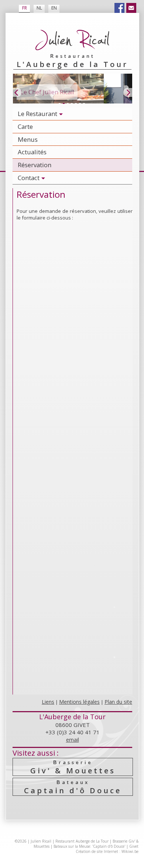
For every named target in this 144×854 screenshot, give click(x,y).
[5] (76, 104)
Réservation (34, 165)
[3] (67, 104)
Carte (25, 126)
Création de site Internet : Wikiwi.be (107, 851)
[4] (72, 104)
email (72, 739)
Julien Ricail (41, 841)
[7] (84, 104)
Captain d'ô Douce (72, 786)
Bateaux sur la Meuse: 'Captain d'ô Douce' (89, 846)
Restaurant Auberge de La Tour (82, 841)
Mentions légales (79, 701)
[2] (63, 104)
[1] (59, 104)
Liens (48, 701)
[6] (80, 104)
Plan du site (118, 701)
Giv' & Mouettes (73, 767)
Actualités (32, 152)
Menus (28, 139)
